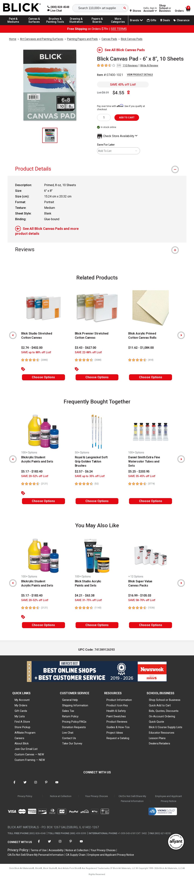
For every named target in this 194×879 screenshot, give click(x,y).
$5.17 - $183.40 (31, 471)
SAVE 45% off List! (123, 84)
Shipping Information (75, 705)
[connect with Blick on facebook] (14, 784)
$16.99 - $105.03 (139, 595)
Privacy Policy (25, 796)
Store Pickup (22, 727)
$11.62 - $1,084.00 (141, 347)
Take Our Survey (72, 743)
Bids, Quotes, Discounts (163, 711)
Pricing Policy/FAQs (74, 721)
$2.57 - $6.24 (84, 471)
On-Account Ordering (162, 716)
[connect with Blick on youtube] (57, 784)
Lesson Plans (157, 738)
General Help (70, 700)
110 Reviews (130, 65)
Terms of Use (39, 850)
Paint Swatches (116, 716)
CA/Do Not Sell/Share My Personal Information (132, 799)
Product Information (119, 700)
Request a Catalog (117, 738)
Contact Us (69, 738)
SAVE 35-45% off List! (141, 476)
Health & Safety (116, 711)
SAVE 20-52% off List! (34, 476)
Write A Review (149, 65)
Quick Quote (156, 721)
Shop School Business (165, 8)
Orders (179, 10)
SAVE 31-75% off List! (88, 600)
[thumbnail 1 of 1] (49, 135)
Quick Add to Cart (160, 705)
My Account (22, 700)
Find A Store (22, 721)
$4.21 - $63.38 (84, 595)
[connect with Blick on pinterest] (46, 784)
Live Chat (67, 732)
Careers (19, 738)
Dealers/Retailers (159, 743)
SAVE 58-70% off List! (141, 600)
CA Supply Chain (75, 854)
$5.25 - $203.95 (138, 471)
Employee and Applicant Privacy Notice (168, 799)
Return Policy (70, 716)
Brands (134, 20)
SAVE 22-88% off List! (88, 352)
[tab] (97, 169)
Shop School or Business (164, 700)
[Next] (181, 335)
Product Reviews (116, 721)
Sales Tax (68, 711)
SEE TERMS (119, 29)
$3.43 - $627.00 (85, 347)
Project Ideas (114, 732)
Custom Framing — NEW (30, 760)
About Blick (22, 743)
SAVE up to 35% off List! (90, 476)
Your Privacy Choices (96, 796)
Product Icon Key (117, 705)
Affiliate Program (25, 732)
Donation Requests (74, 727)
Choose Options (43, 377)
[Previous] (13, 335)
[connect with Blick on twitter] (25, 784)
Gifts (153, 20)
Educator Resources (161, 732)
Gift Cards (21, 711)
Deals (166, 20)
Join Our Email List (26, 749)
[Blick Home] (22, 7)
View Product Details (140, 74)
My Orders (21, 705)
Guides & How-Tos (118, 727)
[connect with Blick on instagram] (35, 784)
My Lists (20, 716)
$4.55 (118, 92)
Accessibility (56, 850)
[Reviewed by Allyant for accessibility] (176, 842)
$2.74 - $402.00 (31, 347)
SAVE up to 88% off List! (36, 352)
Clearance (183, 20)
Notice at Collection (60, 796)
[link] (54, 10)
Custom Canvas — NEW (29, 754)
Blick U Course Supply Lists (165, 727)
